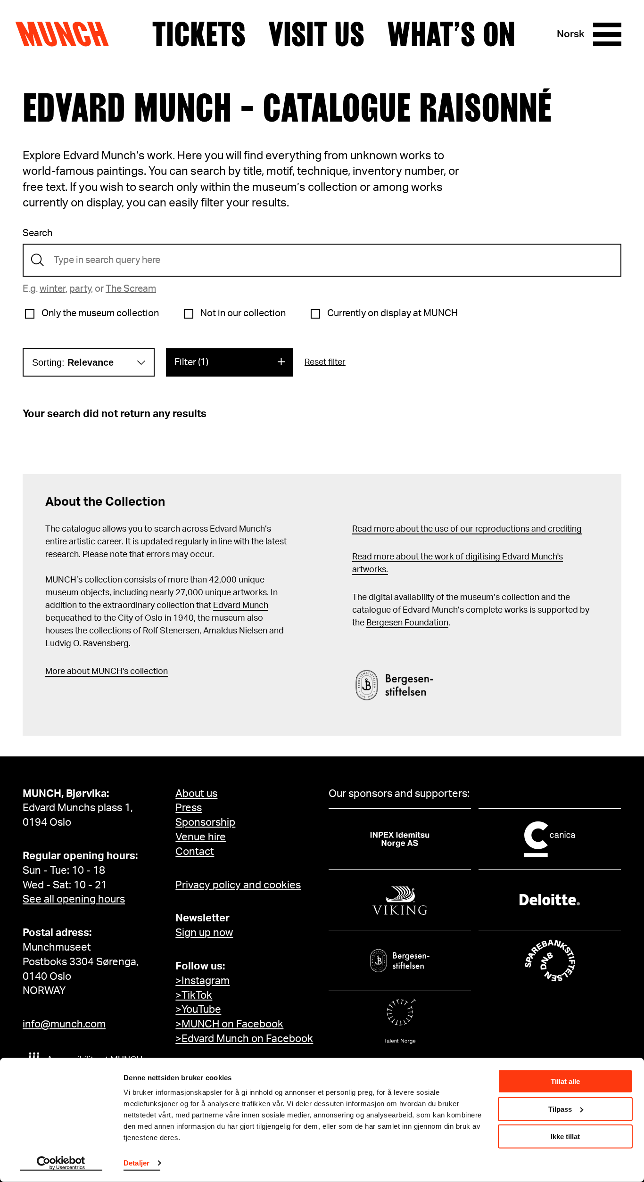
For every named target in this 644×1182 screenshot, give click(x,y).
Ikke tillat (565, 1137)
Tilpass (560, 1109)
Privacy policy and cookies (238, 885)
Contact (194, 851)
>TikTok (193, 995)
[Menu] (607, 34)
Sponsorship (205, 822)
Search (37, 233)
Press (188, 808)
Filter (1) (191, 362)
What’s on (451, 34)
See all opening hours (74, 899)
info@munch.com (64, 1024)
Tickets (199, 34)
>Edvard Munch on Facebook (244, 1039)
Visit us (316, 34)
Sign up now (204, 933)
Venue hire (200, 837)
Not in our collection (243, 313)
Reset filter (325, 362)
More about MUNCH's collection (106, 671)
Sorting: (73, 362)
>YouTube (198, 1009)
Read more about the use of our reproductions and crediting (467, 529)
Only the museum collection (100, 313)
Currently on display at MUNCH (392, 313)
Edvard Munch (240, 605)
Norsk (571, 34)
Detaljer (136, 1163)
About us (196, 793)
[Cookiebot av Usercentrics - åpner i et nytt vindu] (61, 1164)
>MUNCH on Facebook (229, 1024)
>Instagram (202, 981)
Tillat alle (565, 1081)
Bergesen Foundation (407, 623)
